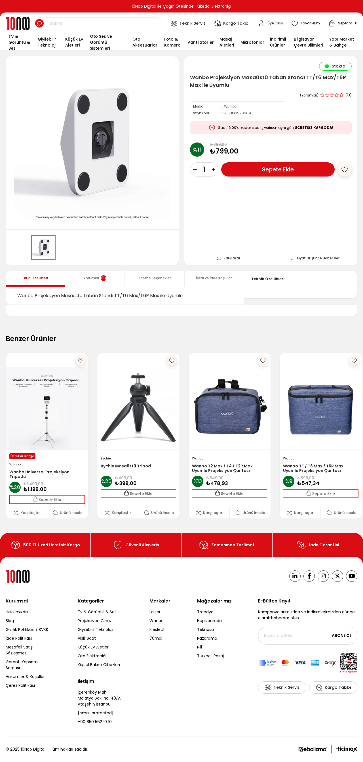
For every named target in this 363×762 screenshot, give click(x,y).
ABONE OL (342, 635)
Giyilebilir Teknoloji (95, 629)
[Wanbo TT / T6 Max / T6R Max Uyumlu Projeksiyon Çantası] (321, 408)
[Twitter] (337, 576)
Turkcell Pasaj (210, 656)
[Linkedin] (295, 576)
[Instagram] (323, 576)
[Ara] (39, 23)
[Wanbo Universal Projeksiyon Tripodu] (47, 408)
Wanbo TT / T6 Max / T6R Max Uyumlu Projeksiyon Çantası (313, 468)
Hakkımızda (17, 612)
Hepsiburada (209, 621)
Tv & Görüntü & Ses (97, 612)
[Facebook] (309, 576)
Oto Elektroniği (92, 656)
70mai (155, 638)
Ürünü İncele (71, 512)
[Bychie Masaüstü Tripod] (138, 408)
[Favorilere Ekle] (344, 169)
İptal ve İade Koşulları (214, 278)
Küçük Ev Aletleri (93, 647)
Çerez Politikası (20, 685)
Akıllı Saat (87, 638)
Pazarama (207, 638)
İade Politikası (19, 638)
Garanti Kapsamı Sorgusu (22, 665)
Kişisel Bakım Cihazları (99, 664)
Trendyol (205, 612)
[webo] (312, 749)
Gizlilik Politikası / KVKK (27, 629)
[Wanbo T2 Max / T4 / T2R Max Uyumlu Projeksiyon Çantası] (230, 408)
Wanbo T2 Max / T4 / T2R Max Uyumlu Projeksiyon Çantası (222, 468)
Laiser (155, 612)
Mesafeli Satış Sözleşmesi (19, 650)
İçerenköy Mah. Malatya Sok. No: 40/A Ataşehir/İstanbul (99, 698)
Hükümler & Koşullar (25, 676)
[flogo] (18, 576)
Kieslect (157, 629)
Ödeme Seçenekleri (155, 278)
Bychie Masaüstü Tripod (126, 466)
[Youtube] (351, 576)
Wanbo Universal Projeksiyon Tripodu (39, 474)
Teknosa (205, 629)
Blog (10, 621)
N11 (199, 647)
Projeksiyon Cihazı (95, 621)
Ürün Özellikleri (35, 278)
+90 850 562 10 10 (95, 722)
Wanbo (156, 621)
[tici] (346, 749)
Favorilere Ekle (80, 361)
